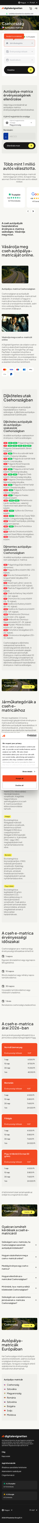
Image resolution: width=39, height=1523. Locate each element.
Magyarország (14, 1393)
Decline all (19, 785)
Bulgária (11, 1406)
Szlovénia (12, 1402)
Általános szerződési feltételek (14, 1467)
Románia (11, 1397)
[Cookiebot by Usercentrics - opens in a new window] (28, 735)
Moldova (11, 1414)
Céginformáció (8, 1475)
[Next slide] (33, 211)
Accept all (19, 778)
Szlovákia (11, 1389)
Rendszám (8, 130)
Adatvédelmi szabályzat (11, 1471)
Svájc (9, 1410)
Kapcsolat (6, 1456)
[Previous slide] (28, 211)
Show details (27, 771)
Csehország (13, 1384)
